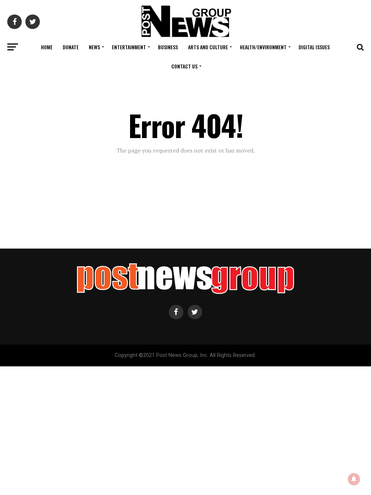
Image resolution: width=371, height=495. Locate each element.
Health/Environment (263, 47)
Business (168, 47)
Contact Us (184, 66)
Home (47, 47)
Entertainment (129, 47)
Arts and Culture (208, 47)
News (94, 47)
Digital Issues (314, 47)
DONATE (71, 47)
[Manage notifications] (354, 479)
